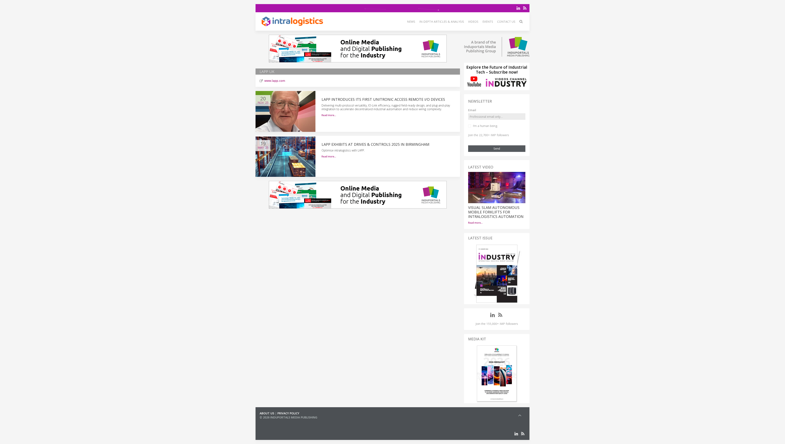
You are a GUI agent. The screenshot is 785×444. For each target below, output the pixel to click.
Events (487, 22)
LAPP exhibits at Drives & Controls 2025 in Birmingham (375, 144)
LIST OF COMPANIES (273, 421)
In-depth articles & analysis (441, 22)
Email (472, 110)
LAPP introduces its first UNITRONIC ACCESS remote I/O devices (383, 99)
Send (496, 148)
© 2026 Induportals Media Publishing (288, 417)
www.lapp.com (274, 81)
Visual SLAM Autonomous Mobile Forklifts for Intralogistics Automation (496, 212)
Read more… (329, 115)
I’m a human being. (485, 126)
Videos (473, 22)
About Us (267, 413)
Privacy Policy (288, 413)
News (411, 22)
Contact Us (506, 22)
